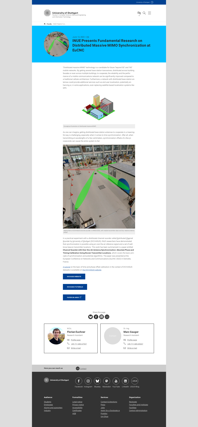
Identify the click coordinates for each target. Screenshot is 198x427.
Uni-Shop (104, 416)
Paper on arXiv (73, 297)
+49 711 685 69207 (135, 344)
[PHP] (96, 317)
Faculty (49, 24)
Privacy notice (78, 404)
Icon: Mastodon (106, 381)
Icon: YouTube (116, 381)
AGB (74, 413)
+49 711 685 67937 (79, 344)
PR (88, 37)
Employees (48, 404)
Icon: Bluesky (97, 381)
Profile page (76, 340)
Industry (47, 410)
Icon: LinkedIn (125, 381)
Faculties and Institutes (138, 404)
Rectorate (133, 401)
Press (103, 404)
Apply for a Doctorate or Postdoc (110, 412)
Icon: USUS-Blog (134, 381)
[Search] (144, 12)
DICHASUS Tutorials (75, 287)
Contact (83, 368)
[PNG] (99, 108)
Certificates (77, 410)
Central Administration (138, 410)
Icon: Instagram (88, 381)
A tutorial (66, 267)
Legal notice (77, 401)
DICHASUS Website (74, 276)
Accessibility (77, 407)
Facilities (132, 407)
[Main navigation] (149, 12)
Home (44, 24)
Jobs (103, 407)
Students (47, 401)
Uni (143, 2)
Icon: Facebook (78, 381)
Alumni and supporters (53, 407)
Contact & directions (109, 401)
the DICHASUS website (91, 270)
